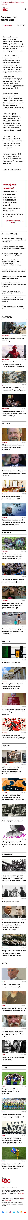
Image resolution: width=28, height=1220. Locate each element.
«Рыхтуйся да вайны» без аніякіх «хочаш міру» (13, 340)
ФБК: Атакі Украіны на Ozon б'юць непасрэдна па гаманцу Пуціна (12, 254)
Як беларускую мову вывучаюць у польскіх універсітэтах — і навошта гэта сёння (13, 712)
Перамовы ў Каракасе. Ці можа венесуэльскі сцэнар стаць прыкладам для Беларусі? (12, 686)
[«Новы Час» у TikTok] (6, 1212)
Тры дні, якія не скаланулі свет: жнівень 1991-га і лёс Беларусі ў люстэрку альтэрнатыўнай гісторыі (14, 878)
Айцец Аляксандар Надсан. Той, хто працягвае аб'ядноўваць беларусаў (14, 1009)
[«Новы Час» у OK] (21, 1212)
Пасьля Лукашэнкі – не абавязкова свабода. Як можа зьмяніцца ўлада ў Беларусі (14, 473)
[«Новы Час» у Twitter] (18, 1212)
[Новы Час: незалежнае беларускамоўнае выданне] (8, 9)
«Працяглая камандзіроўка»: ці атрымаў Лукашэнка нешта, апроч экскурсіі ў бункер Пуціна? (13, 522)
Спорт (4, 1067)
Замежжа (6, 641)
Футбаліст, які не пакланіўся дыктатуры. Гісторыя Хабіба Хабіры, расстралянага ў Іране (12, 1140)
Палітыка (6, 424)
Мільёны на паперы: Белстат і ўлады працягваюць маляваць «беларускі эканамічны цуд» (12, 556)
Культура (6, 746)
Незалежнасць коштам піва (11, 663)
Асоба (4, 963)
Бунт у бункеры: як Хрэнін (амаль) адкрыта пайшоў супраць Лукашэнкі (14, 389)
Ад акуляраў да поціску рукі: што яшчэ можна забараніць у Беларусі (13, 737)
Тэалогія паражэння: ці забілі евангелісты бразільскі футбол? (13, 1116)
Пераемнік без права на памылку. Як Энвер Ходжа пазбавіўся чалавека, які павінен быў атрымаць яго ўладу (13, 926)
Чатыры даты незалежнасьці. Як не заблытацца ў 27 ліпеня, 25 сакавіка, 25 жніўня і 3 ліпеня (14, 953)
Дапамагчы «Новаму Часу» (13, 222)
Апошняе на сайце (10, 234)
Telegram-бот (7, 1200)
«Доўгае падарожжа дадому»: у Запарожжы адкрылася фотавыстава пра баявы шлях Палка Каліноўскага (12, 770)
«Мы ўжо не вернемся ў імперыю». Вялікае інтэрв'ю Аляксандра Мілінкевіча (13, 447)
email (22, 1198)
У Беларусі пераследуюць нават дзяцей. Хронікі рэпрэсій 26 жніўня (12, 292)
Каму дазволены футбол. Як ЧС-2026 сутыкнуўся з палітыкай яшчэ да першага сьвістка (13, 1166)
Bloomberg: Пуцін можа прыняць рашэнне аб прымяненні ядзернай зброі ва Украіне (14, 284)
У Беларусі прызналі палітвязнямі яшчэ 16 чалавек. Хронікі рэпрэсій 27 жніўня (14, 270)
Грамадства (7, 25)
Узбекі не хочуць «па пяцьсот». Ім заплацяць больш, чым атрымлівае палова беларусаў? (14, 413)
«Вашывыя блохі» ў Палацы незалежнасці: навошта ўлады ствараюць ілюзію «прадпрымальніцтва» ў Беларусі (12, 262)
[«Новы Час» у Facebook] (3, 1212)
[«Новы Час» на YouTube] (25, 1212)
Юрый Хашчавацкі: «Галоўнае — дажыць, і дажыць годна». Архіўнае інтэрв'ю (14, 1034)
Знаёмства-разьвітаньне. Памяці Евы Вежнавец (13, 1058)
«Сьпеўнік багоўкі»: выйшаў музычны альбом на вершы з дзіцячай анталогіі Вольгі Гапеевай (13, 797)
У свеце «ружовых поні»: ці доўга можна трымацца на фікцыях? (13, 581)
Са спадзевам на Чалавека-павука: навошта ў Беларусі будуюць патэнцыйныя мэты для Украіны (13, 364)
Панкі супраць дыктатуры (10, 901)
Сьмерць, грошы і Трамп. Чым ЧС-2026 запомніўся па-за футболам (12, 1091)
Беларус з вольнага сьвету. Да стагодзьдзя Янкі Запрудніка (12, 986)
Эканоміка (6, 532)
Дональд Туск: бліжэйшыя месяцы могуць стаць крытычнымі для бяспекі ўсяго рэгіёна (14, 240)
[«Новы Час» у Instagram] (10, 1212)
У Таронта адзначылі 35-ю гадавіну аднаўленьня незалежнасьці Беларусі (13, 307)
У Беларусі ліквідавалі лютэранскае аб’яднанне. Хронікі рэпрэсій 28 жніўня (13, 247)
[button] (25, 9)
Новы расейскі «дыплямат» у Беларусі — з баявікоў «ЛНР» (12, 498)
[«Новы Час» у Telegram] (14, 1212)
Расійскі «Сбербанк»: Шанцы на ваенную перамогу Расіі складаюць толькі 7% (12, 299)
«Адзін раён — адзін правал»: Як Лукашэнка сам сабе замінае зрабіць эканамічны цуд (12, 605)
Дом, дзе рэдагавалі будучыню (12, 821)
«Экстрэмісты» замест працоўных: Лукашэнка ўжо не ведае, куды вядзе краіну (13, 631)
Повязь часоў (7, 854)
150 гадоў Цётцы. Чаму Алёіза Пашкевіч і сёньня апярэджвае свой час (14, 844)
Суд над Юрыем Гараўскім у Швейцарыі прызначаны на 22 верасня (14, 277)
